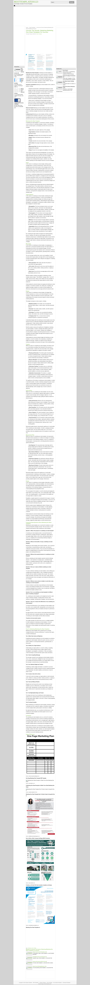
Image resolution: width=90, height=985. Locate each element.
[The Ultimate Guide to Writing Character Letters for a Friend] (59, 82)
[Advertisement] (45, 16)
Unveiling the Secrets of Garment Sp (40, 956)
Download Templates (66, 982)
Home (27, 27)
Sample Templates (28, 982)
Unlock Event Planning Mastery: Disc (40, 966)
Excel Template (49, 982)
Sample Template (43, 982)
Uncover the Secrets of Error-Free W (40, 961)
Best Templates (36, 982)
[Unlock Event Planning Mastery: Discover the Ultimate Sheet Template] (29, 967)
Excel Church (65, 70)
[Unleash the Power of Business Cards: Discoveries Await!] (59, 87)
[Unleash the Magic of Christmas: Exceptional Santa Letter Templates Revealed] (59, 76)
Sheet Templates (32, 27)
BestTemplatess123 (26, 1)
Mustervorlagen (41, 983)
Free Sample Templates (57, 982)
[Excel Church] (59, 71)
